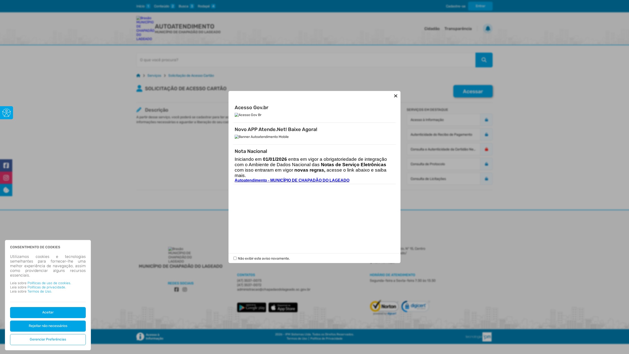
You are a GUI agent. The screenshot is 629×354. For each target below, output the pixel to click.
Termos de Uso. (40, 291)
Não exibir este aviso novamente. (264, 258)
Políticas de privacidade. (47, 287)
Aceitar (48, 312)
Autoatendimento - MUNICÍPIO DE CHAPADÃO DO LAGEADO (292, 180)
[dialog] (48, 295)
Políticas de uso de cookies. (49, 283)
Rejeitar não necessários (48, 326)
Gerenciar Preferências (48, 339)
